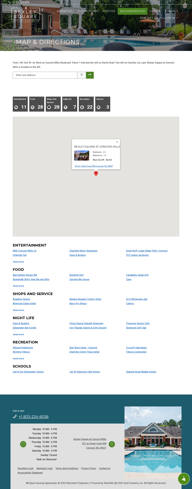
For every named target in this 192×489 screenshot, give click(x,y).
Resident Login (26, 468)
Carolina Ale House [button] (79, 279)
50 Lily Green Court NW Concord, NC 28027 (94, 166)
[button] (96, 174)
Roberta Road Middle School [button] (141, 371)
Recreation (86, 104)
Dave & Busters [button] (77, 255)
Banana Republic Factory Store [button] (85, 299)
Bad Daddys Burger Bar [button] (25, 275)
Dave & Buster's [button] (21, 323)
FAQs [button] (154, 11)
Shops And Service (53, 104)
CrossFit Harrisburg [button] (136, 347)
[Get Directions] (90, 75)
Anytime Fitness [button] (21, 351)
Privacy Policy (88, 468)
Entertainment (20, 104)
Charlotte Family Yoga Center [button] (84, 351)
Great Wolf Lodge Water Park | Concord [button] (146, 250)
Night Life (69, 104)
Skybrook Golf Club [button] (136, 327)
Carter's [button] (130, 303)
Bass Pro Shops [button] (78, 303)
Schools (102, 104)
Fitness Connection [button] (136, 351)
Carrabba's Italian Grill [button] (137, 275)
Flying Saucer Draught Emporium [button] (86, 323)
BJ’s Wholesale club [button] (136, 299)
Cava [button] (128, 279)
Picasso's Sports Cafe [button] (138, 323)
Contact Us (104, 468)
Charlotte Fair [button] (20, 255)
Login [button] (171, 17)
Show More (18, 261)
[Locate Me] (81, 75)
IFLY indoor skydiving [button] (137, 255)
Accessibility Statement (30, 472)
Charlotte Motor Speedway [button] (83, 250)
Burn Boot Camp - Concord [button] (83, 347)
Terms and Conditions (67, 468)
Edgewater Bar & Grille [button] (24, 327)
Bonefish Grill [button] (76, 275)
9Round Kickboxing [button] (23, 347)
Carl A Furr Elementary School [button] (28, 371)
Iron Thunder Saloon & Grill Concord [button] (87, 327)
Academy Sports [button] (21, 299)
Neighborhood (132, 11)
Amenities (65, 11)
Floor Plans (88, 11)
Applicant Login (44, 468)
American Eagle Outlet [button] (24, 303)
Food (36, 104)
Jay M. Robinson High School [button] (84, 371)
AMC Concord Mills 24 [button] (24, 250)
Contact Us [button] (149, 17)
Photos (109, 11)
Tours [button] (170, 11)
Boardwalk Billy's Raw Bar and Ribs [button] (31, 279)
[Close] (117, 142)
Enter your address (26, 75)
